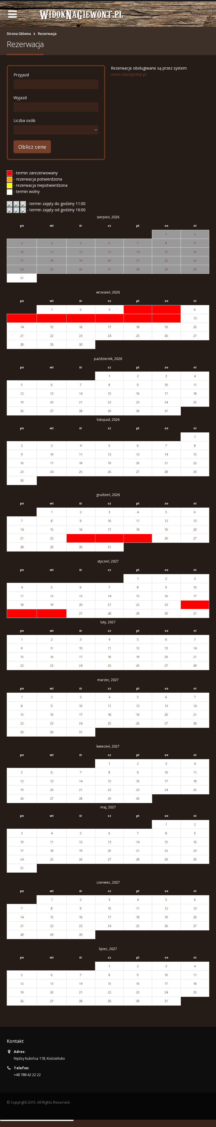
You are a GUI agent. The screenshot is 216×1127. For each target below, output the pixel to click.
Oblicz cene (32, 146)
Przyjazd (21, 74)
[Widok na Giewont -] (81, 14)
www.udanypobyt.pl (128, 74)
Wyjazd (20, 97)
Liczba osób (24, 120)
